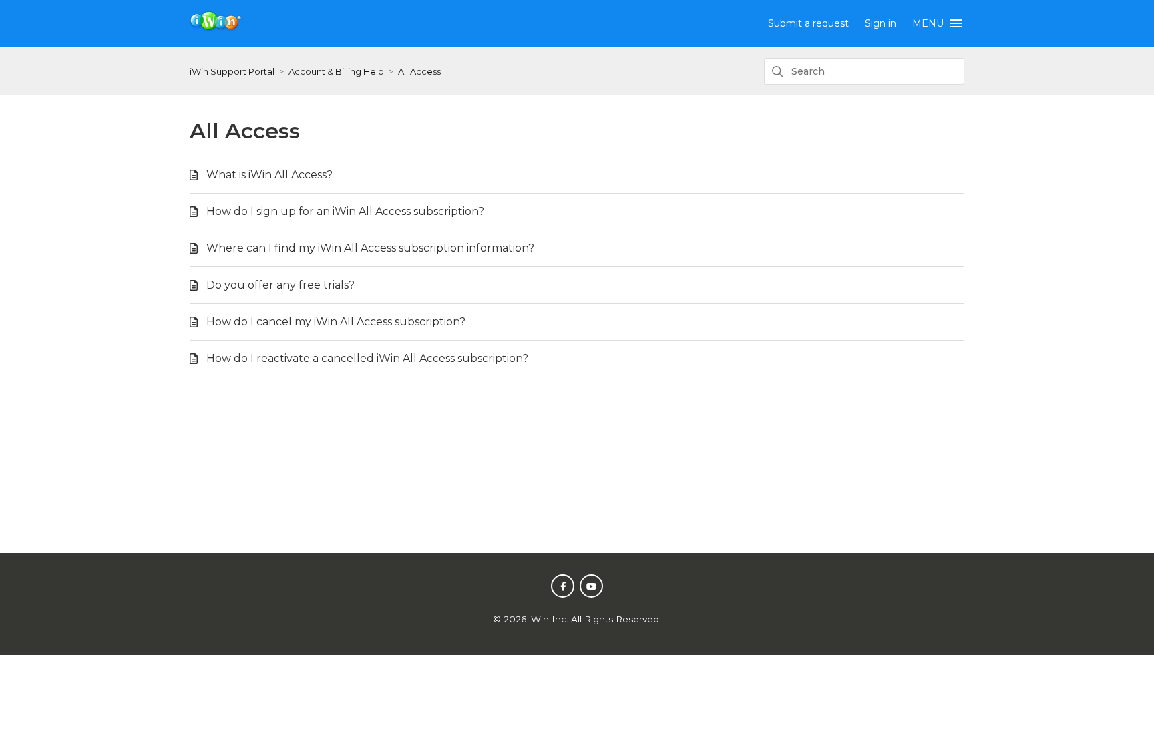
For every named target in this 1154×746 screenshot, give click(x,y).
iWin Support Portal (232, 71)
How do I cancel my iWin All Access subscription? (335, 321)
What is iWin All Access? (269, 174)
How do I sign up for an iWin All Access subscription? (345, 211)
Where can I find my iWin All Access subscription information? (370, 248)
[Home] (216, 28)
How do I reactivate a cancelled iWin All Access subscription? (367, 358)
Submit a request (808, 23)
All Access (419, 71)
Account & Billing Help (336, 71)
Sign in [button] (880, 23)
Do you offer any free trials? (280, 284)
